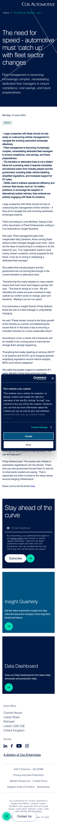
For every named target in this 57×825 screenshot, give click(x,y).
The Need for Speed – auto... (28, 13)
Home (6, 13)
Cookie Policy (40, 781)
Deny (28, 444)
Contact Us (24, 816)
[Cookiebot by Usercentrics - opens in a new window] (34, 378)
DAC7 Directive (22, 769)
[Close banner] (53, 378)
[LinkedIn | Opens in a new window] (5, 746)
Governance (43, 787)
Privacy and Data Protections (28, 775)
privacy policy (17, 538)
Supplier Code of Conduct (21, 787)
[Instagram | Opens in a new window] (27, 746)
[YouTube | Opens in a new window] (19, 746)
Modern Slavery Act (20, 781)
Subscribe (15, 558)
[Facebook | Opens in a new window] (12, 746)
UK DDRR (38, 769)
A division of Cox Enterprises (22, 755)
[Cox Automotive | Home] (38, 5)
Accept (28, 436)
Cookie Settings (39, 427)
